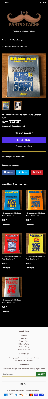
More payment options (24, 146)
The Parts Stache (18, 390)
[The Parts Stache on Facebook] (21, 385)
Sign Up (41, 374)
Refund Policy (24, 347)
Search (24, 335)
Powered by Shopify (32, 390)
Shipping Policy (24, 344)
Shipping (5, 126)
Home (4, 40)
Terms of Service (24, 350)
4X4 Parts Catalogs (16, 40)
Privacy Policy (24, 341)
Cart (44, 3)
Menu (6, 3)
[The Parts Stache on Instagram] (25, 385)
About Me (24, 338)
